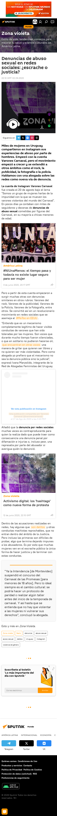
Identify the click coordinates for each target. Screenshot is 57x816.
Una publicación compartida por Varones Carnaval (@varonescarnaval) (29, 415)
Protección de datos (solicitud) (17, 773)
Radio (18, 633)
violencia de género (11, 645)
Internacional (29, 735)
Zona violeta (11, 496)
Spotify (49, 126)
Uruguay (29, 639)
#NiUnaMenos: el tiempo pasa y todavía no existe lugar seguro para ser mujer (27, 274)
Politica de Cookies (32, 769)
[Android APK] (10, 786)
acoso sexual (8, 639)
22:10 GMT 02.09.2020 (13, 78)
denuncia (28, 633)
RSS (35, 773)
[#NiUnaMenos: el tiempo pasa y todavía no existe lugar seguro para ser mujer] (28, 242)
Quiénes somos (9, 761)
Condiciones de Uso (27, 761)
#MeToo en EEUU (26, 318)
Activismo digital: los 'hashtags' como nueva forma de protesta (26, 503)
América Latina (12, 266)
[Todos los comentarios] (5, 811)
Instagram (41, 639)
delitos (19, 639)
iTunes (49, 114)
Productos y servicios (12, 765)
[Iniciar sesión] (40, 22)
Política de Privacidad (12, 769)
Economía (45, 735)
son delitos (38, 527)
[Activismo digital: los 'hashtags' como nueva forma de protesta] (28, 473)
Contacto (27, 765)
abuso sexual (41, 633)
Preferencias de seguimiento (15, 778)
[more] (52, 285)
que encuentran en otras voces (21, 344)
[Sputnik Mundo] (9, 23)
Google (49, 120)
